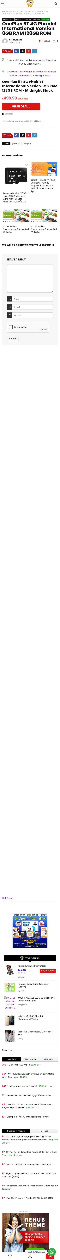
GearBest (45, 19)
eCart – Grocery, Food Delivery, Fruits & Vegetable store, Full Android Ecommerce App (43, 185)
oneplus (27, 143)
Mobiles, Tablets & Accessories (27, 19)
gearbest (16, 143)
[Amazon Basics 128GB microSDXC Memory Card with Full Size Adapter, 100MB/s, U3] (16, 164)
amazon (21, 977)
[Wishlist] (10, 1256)
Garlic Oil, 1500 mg (18, 1064)
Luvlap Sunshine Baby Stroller (32, 965)
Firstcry (20, 1038)
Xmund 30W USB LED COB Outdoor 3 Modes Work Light (36, 999)
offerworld (15, 39)
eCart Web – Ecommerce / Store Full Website (16, 229)
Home (5, 11)
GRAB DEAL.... (21, 106)
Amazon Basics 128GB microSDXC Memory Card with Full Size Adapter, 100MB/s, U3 (14, 197)
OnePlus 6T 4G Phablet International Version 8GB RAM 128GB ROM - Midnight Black (29, 86)
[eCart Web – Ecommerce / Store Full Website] (16, 210)
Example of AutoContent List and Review (28, 1116)
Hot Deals (8, 898)
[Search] (55, 4)
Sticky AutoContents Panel (23, 1086)
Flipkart (20, 991)
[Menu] (3, 4)
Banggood (22, 1004)
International (16, 11)
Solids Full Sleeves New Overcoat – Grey (35, 1033)
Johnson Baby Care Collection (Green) (33, 985)
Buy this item (47, 970)
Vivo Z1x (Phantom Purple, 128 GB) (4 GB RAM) (29, 1198)
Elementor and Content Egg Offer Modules (29, 1095)
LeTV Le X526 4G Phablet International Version (30, 1017)
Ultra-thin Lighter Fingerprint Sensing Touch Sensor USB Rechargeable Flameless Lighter (26, 1138)
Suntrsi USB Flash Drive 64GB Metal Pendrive (28, 1164)
